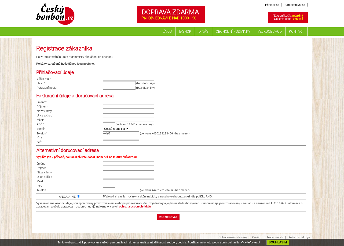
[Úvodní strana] (55, 26)
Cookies (257, 237)
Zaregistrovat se (295, 5)
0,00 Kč (298, 19)
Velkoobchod (270, 31)
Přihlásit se (272, 5)
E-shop (185, 31)
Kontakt (296, 31)
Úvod (167, 31)
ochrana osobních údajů (135, 206)
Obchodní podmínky (233, 31)
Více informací (250, 242)
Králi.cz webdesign (299, 237)
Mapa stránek (275, 237)
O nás (203, 31)
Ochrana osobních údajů (233, 237)
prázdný (297, 15)
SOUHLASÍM (278, 242)
